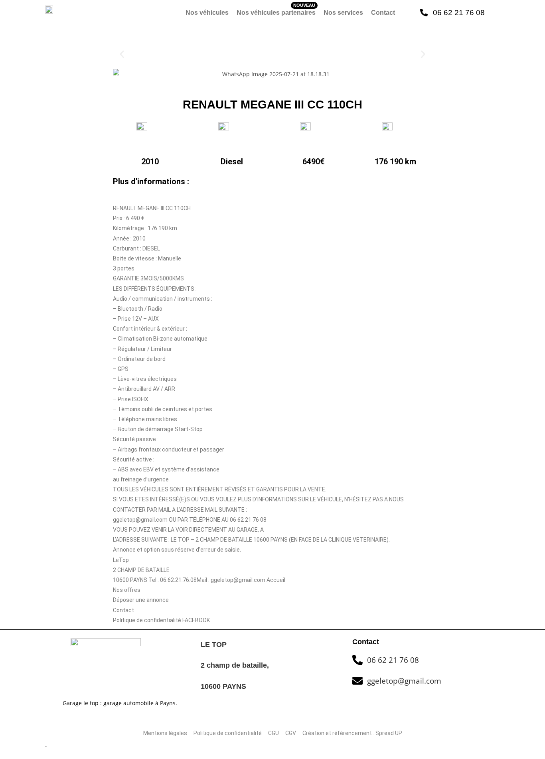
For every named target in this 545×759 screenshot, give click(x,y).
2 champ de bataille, (236, 665)
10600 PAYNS (223, 686)
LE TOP (214, 645)
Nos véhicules (207, 12)
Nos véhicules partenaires (276, 12)
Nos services (343, 12)
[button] (122, 54)
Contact (383, 12)
